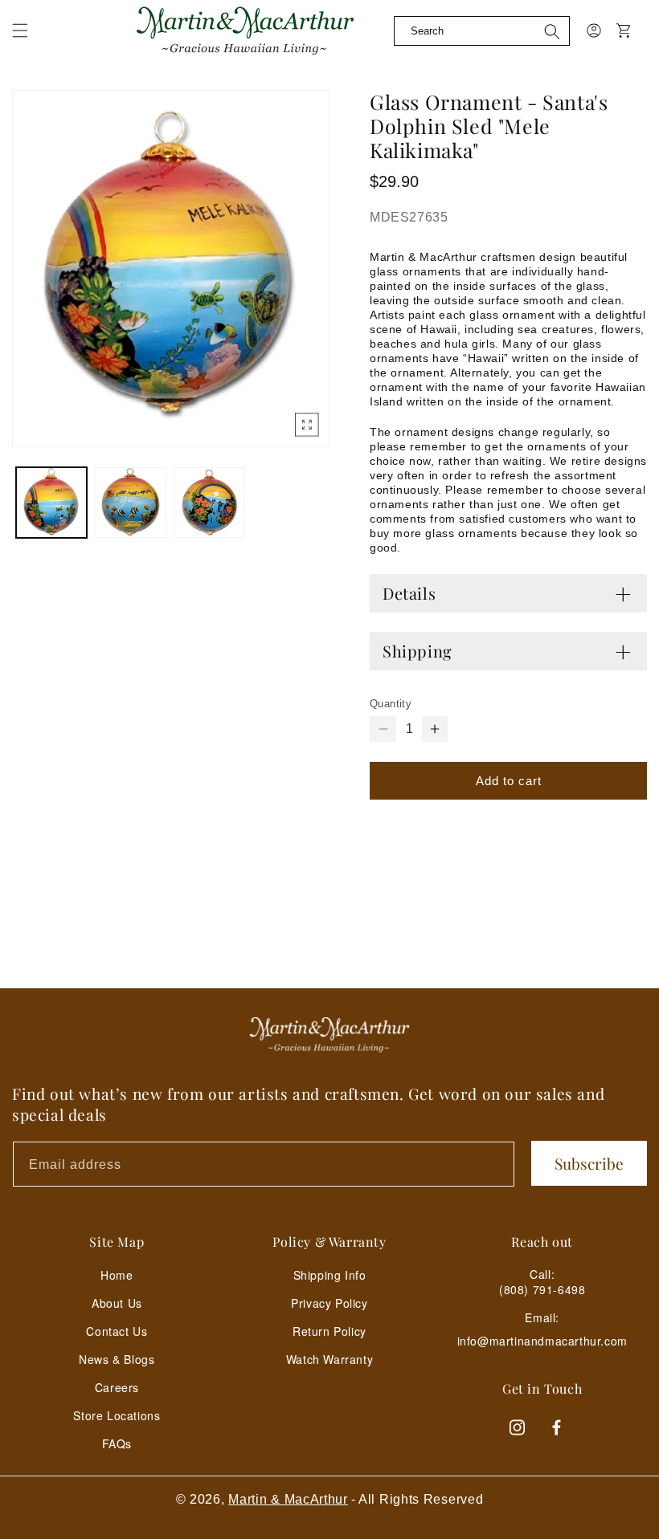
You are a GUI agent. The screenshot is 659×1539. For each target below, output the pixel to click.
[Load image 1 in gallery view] (51, 502)
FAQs (117, 1443)
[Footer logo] (329, 1034)
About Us (117, 1303)
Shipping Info (329, 1275)
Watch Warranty (329, 1359)
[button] (20, 30)
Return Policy (329, 1331)
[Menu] (29, 40)
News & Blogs (116, 1359)
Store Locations (116, 1415)
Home (116, 1275)
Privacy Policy (329, 1303)
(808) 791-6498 (542, 1289)
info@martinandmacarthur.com (542, 1341)
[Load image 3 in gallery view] (209, 502)
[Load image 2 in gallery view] (130, 502)
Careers (117, 1387)
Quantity (390, 704)
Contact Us (116, 1331)
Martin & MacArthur (288, 1499)
